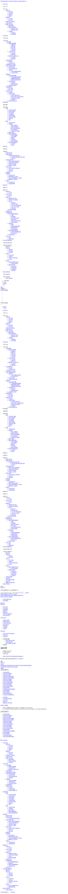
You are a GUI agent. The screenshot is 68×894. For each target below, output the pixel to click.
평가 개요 (10, 88)
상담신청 (10, 169)
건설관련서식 (11, 182)
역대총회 (13, 216)
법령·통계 (5, 102)
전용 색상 (13, 208)
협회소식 (8, 10)
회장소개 (8, 191)
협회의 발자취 (11, 264)
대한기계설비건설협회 (8, 677)
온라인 (12, 145)
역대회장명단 (14, 227)
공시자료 (10, 18)
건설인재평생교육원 (10, 65)
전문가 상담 (8, 166)
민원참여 (8, 173)
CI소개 (10, 201)
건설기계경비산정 (15, 95)
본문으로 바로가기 (5, 1)
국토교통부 (13, 136)
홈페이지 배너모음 (10, 582)
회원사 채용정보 (12, 27)
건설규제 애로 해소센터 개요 (18, 157)
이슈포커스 (11, 255)
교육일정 (10, 70)
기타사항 (13, 50)
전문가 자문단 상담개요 (14, 168)
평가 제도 (10, 89)
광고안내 (8, 581)
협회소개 (5, 185)
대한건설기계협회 (7, 673)
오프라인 (13, 143)
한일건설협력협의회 (13, 213)
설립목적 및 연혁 (12, 198)
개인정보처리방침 (10, 579)
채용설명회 (11, 25)
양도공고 (10, 20)
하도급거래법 (11, 111)
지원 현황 (13, 34)
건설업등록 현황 (12, 75)
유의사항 (13, 47)
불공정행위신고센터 (13, 176)
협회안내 (8, 197)
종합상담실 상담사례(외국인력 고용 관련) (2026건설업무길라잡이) (16, 665)
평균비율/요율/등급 (13, 142)
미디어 (7, 253)
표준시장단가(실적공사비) (17, 96)
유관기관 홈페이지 (4, 669)
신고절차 (13, 53)
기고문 (10, 259)
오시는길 (5, 700)
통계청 (12, 138)
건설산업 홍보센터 (7, 240)
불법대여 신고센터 (12, 179)
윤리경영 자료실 (12, 164)
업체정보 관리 (14, 30)
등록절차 (13, 44)
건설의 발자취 (14, 263)
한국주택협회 (6, 690)
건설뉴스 (10, 256)
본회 (9, 237)
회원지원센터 (9, 154)
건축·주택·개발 (12, 117)
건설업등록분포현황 (16, 77)
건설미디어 (13, 266)
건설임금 (10, 92)
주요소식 (8, 248)
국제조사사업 (11, 234)
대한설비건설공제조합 (8, 676)
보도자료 (10, 13)
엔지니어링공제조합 (8, 682)
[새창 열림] (7, 599)
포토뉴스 (10, 14)
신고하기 (13, 158)
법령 (7, 108)
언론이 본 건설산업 (13, 257)
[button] (3, 604)
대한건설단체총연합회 (8, 694)
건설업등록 (8, 41)
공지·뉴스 (5, 4)
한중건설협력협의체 (13, 230)
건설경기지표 (11, 122)
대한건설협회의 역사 (13, 262)
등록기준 (13, 46)
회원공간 (5, 146)
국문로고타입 (14, 204)
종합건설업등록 (12, 43)
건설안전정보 (9, 23)
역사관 (7, 260)
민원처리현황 (9, 576)
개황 (12, 215)
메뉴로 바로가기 (22, 1)
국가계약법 (11, 112)
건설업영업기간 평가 (11, 64)
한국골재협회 (6, 687)
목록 (2, 661)
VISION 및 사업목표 (13, 199)
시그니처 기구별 (15, 206)
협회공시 (8, 17)
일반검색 (13, 82)
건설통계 (10, 124)
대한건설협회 (14, 135)
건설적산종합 (11, 93)
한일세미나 (13, 219)
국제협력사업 (9, 212)
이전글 (2, 664)
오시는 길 (8, 236)
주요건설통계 (14, 125)
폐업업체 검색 (14, 84)
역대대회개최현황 (15, 226)
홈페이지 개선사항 (7, 702)
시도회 (4, 307)
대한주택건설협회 (7, 680)
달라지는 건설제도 (10, 21)
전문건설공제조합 (7, 683)
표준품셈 (13, 99)
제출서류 (13, 54)
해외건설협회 (14, 140)
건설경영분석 (14, 129)
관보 (9, 119)
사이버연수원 (11, 67)
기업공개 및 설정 (12, 85)
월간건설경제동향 (15, 128)
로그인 (4, 306)
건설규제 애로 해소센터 (14, 155)
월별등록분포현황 (15, 78)
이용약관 (8, 578)
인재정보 (10, 31)
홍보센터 (8, 246)
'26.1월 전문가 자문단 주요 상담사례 (9, 666)
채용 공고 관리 (14, 28)
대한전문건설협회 (7, 679)
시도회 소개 (8, 211)
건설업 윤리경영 (10, 159)
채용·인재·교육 (9, 24)
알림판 (10, 15)
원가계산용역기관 (12, 100)
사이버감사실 (11, 175)
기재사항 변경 (11, 51)
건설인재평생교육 (12, 68)
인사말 (10, 192)
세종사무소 (11, 238)
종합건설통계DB (12, 133)
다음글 (2, 668)
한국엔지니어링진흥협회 (9, 689)
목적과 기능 (14, 233)
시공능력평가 (9, 60)
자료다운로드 (14, 222)
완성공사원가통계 (15, 131)
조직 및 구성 (9, 194)
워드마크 (13, 202)
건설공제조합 (6, 672)
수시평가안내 (11, 62)
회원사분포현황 (12, 209)
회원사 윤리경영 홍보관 (14, 161)
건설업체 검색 (11, 81)
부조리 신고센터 (12, 165)
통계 (7, 121)
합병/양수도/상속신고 (13, 55)
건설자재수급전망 (15, 98)
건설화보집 (13, 267)
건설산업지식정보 (7, 693)
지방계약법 (11, 114)
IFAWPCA (10, 223)
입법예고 (10, 118)
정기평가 (10, 61)
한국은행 (13, 139)
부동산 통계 (11, 132)
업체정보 (8, 74)
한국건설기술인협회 (8, 686)
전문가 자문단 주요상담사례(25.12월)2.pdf (13, 656)
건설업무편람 (11, 183)
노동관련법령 (11, 115)
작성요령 (13, 48)
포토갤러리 (13, 269)
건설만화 (13, 270)
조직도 (10, 195)
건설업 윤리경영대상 (13, 162)
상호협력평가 (9, 86)
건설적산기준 (9, 91)
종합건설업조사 (15, 126)
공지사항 (10, 11)
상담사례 (10, 171)
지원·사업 (5, 35)
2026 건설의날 (6, 271)
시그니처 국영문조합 (16, 205)
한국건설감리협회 (7, 684)
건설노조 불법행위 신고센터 (15, 178)
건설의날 (10, 252)
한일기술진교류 (15, 218)
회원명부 (8, 172)
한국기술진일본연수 (16, 220)
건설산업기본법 (12, 110)
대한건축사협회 (7, 675)
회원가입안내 (9, 152)
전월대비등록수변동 (16, 79)
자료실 (7, 180)
